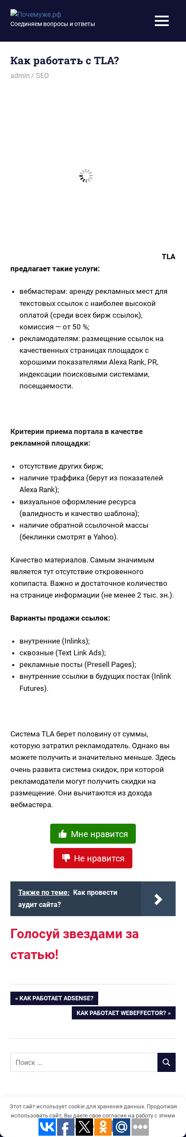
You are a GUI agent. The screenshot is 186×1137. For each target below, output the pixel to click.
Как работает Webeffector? (121, 1014)
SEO (42, 76)
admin (20, 76)
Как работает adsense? (56, 1000)
